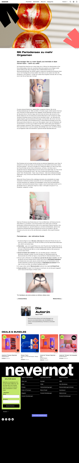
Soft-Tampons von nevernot (49, 262)
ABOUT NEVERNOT (27, 377)
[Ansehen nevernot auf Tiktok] (9, 419)
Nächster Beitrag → (57, 298)
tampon (48, 295)
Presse (23, 387)
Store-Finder (43, 390)
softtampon (45, 295)
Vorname (5, 399)
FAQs (41, 384)
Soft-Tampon (40, 295)
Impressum (62, 390)
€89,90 (44, 359)
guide (27, 295)
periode (29, 295)
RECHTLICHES (63, 377)
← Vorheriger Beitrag (22, 298)
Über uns (24, 381)
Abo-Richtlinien (63, 384)
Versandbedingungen (46, 387)
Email (4, 394)
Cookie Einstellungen (27, 396)
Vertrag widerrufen (39, 415)
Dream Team (29, 356)
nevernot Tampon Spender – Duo (48, 357)
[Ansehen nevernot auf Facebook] (3, 419)
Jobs (23, 384)
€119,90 (63, 358)
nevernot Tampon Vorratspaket (68, 356)
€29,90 (25, 359)
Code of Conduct (26, 390)
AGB (60, 381)
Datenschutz (62, 393)
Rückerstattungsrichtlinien (66, 387)
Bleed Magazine (22, 295)
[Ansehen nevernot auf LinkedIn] (12, 419)
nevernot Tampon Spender (9, 356)
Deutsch (64, 1)
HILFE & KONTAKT (45, 377)
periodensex (33, 295)
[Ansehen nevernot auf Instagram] (6, 419)
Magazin (24, 393)
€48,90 (6, 358)
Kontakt (42, 381)
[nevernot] (5, 1)
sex (36, 295)
